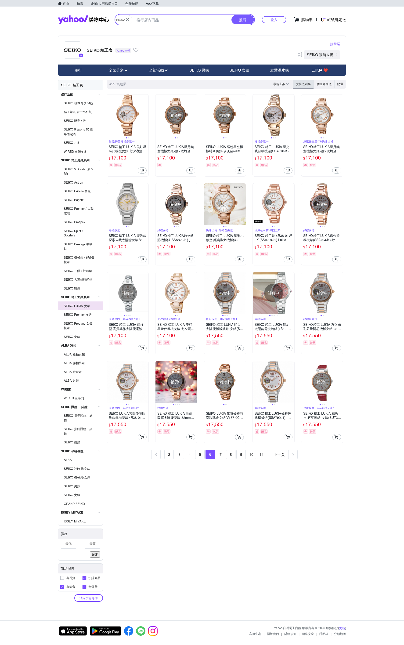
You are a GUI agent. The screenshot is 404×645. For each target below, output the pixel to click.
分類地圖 (340, 633)
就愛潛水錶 (279, 70)
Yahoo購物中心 (83, 19)
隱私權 (323, 633)
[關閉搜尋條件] (127, 19)
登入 (274, 19)
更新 (342, 628)
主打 (78, 70)
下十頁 (279, 454)
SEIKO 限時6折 (320, 54)
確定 (95, 554)
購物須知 (290, 633)
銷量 (340, 84)
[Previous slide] (110, 115)
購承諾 (335, 43)
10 (251, 454)
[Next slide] (145, 115)
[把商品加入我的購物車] (142, 170)
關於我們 (273, 633)
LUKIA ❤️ (320, 70)
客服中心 (255, 633)
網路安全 (308, 633)
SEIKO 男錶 (199, 70)
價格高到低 (324, 84)
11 (262, 454)
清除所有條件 (88, 598)
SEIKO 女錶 (239, 70)
